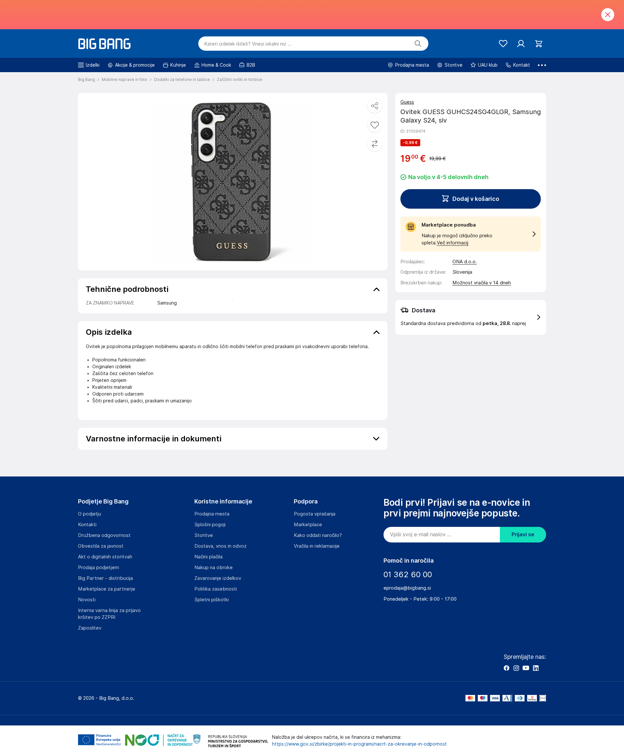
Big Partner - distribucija (105, 578)
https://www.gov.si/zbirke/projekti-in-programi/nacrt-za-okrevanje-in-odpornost (359, 744)
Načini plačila (208, 557)
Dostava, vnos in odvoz (220, 546)
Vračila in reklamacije (317, 546)
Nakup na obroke (213, 567)
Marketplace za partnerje (106, 589)
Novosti (87, 600)
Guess (407, 102)
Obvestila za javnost (101, 546)
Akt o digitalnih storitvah (105, 557)
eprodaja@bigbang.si (407, 588)
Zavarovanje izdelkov (217, 578)
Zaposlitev (89, 628)
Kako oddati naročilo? (318, 535)
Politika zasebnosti (215, 589)
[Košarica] (538, 43)
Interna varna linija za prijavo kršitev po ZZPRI (109, 613)
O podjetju (89, 514)
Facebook (506, 668)
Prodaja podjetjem (98, 567)
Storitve (203, 535)
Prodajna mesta (211, 514)
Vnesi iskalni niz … (248, 44)
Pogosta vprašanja (314, 514)
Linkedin (536, 668)
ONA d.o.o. (464, 262)
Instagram (516, 668)
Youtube (526, 668)
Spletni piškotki (211, 600)
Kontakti (87, 525)
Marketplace (308, 525)
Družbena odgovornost (104, 535)
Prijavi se (523, 534)
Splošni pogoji (210, 525)
